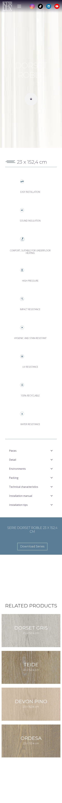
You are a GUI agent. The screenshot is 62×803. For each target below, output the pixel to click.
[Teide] (31, 667)
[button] (19, 6)
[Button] (31, 99)
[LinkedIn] (48, 6)
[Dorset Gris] (31, 630)
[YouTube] (56, 6)
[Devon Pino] (31, 704)
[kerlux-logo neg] (7, 6)
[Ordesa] (31, 741)
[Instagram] (32, 6)
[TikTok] (40, 6)
